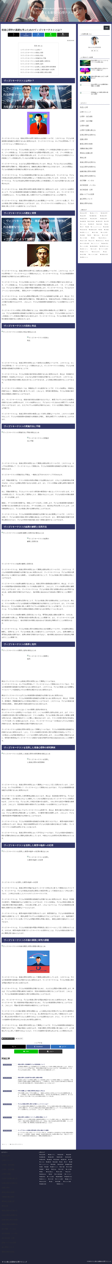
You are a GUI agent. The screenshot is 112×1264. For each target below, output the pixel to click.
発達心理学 (19, 1038)
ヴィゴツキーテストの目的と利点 (32, 55)
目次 (35, 46)
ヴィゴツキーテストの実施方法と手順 (34, 58)
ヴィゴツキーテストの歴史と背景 (32, 52)
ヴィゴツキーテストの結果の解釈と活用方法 (36, 61)
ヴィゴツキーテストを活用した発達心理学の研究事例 (39, 67)
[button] (63, 35)
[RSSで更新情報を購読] (97, 50)
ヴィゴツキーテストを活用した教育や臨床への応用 (38, 69)
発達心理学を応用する (9, 1038)
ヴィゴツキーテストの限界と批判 (32, 64)
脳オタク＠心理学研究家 (94, 47)
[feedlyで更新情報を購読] (95, 50)
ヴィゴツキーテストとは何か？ (32, 49)
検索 (106, 27)
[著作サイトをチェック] (92, 50)
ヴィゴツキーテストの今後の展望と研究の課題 (37, 72)
